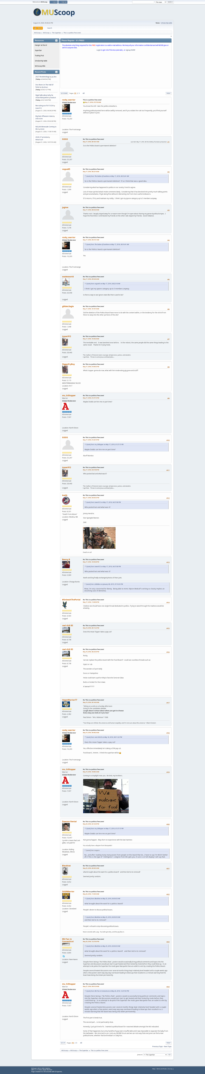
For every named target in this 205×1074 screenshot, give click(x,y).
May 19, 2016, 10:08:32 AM (91, 772)
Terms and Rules (162, 1069)
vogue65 (66, 169)
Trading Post (39, 56)
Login (99, 50)
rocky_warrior (68, 99)
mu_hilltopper (69, 395)
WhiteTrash (39, 140)
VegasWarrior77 (69, 700)
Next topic (168, 1046)
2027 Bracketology (42, 77)
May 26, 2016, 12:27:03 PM (91, 941)
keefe (64, 495)
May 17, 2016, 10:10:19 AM (91, 309)
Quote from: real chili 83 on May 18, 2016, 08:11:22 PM (104, 737)
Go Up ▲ (171, 1069)
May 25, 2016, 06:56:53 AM (91, 868)
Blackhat (66, 865)
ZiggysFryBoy (68, 364)
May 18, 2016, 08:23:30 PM (91, 652)
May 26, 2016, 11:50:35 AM (91, 894)
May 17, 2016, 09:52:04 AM (91, 279)
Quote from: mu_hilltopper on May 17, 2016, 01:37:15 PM (104, 444)
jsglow (65, 207)
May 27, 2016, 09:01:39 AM (91, 986)
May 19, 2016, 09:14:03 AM (91, 702)
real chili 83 (67, 625)
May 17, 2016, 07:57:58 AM (93, 102)
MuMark (53, 98)
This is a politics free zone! (92, 100)
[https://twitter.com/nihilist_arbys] (64, 424)
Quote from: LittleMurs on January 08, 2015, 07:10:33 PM (104, 584)
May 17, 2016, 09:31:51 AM (91, 240)
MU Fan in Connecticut (68, 940)
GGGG (65, 139)
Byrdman (45, 87)
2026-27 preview (41, 137)
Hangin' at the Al (41, 45)
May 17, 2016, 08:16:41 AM (91, 142)
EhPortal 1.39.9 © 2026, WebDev (40, 1068)
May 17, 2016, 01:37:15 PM (91, 398)
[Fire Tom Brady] (64, 126)
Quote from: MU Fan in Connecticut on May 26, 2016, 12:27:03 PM (107, 991)
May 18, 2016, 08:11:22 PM (91, 628)
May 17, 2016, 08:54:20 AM (91, 210)
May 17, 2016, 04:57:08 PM (91, 470)
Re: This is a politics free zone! (93, 139)
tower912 (38, 108)
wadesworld (68, 276)
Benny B (66, 559)
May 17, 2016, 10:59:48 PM (91, 562)
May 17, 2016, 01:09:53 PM (91, 366)
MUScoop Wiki (40, 66)
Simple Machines (47, 1069)
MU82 (42, 129)
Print (168, 93)
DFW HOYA (39, 119)
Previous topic (157, 1046)
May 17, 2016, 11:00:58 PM (91, 602)
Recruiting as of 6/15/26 (44, 106)
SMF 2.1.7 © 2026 (36, 1069)
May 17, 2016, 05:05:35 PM (91, 498)
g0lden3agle (68, 306)
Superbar (38, 50)
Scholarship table (166, 23)
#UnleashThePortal (71, 599)
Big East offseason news (44, 116)
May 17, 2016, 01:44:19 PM (91, 440)
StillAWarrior (68, 891)
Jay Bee (54, 77)
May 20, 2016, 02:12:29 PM (91, 824)
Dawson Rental (69, 821)
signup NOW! (130, 50)
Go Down (64, 93)
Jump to (139, 1054)
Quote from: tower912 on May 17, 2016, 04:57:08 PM (103, 502)
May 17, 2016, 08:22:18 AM (91, 171)
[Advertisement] (116, 70)
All (83, 93)
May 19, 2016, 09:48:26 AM (91, 732)
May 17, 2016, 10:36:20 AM (91, 339)
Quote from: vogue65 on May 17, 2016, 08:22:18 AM (103, 284)
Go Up (63, 1043)
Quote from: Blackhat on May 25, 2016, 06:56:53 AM (103, 899)
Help (153, 1069)
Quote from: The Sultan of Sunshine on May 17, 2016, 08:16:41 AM (107, 176)
